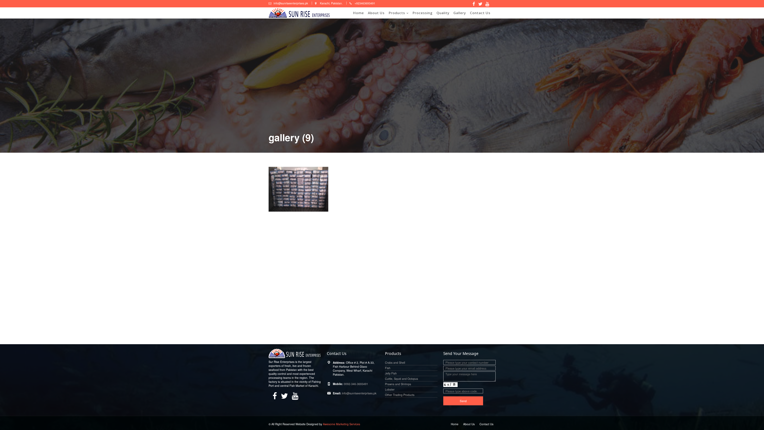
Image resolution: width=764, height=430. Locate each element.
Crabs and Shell (395, 363)
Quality (443, 13)
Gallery (459, 13)
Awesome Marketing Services (341, 424)
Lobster (390, 389)
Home (358, 13)
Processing (422, 13)
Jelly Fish (391, 373)
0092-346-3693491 (356, 384)
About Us (376, 13)
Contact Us (480, 13)
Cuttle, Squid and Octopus (401, 379)
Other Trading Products (399, 395)
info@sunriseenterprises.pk (359, 393)
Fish (387, 368)
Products (397, 13)
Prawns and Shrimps (398, 384)
